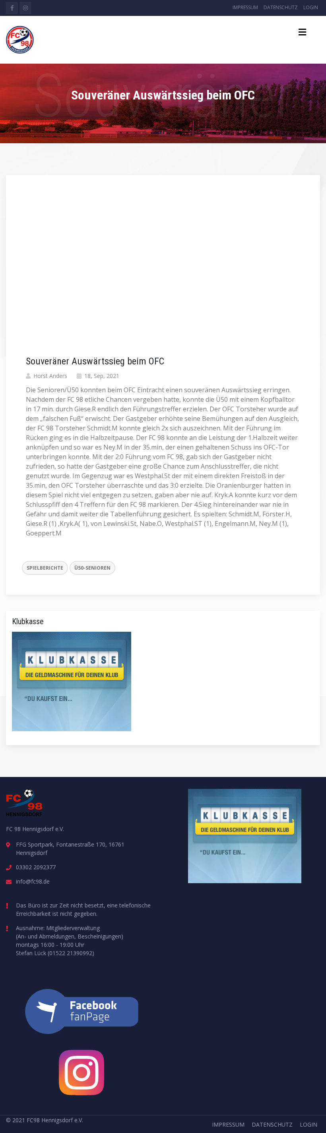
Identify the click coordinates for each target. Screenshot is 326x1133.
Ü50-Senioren (92, 568)
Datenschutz (281, 7)
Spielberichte (45, 568)
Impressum (245, 7)
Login (310, 7)
